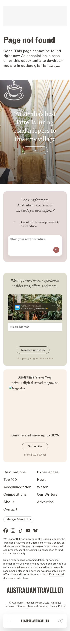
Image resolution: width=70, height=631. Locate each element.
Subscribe (35, 446)
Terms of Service (37, 606)
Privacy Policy (57, 606)
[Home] (35, 620)
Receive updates (33, 350)
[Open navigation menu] (9, 621)
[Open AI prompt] (60, 621)
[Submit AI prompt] (56, 250)
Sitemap (21, 606)
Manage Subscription (19, 519)
